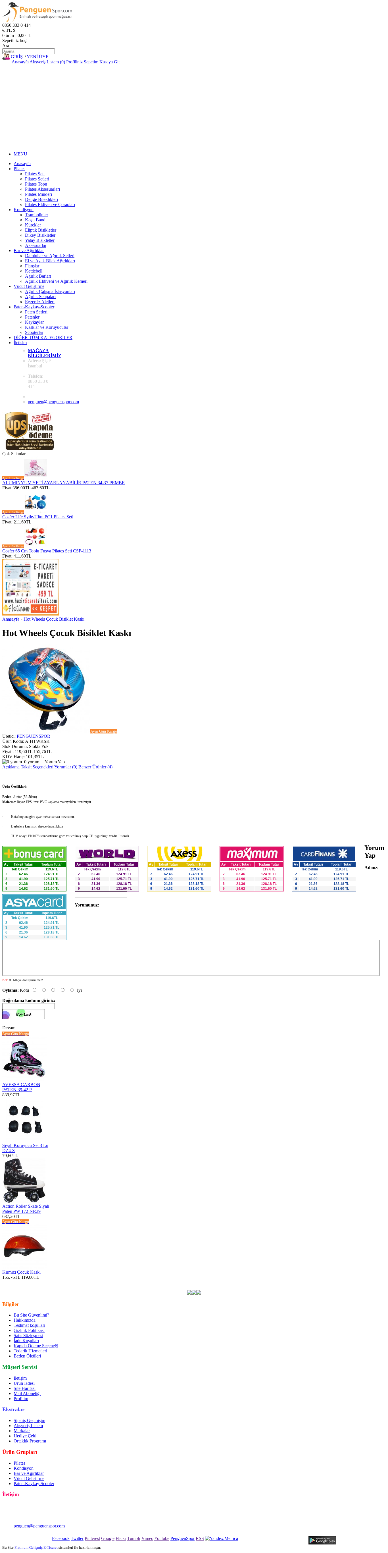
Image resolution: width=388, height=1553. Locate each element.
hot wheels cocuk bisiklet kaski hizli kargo (135, 1287)
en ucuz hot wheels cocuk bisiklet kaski (57, 1282)
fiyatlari (315, 1282)
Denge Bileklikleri (41, 199)
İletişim (20, 342)
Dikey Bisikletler (40, 235)
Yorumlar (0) (65, 766)
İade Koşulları (26, 1340)
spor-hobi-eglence (249, 1282)
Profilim (21, 1398)
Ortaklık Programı (30, 1440)
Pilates (19, 168)
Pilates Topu (36, 184)
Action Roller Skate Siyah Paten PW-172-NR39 (25, 1209)
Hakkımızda (25, 1320)
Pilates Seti (35, 173)
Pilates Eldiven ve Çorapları (50, 204)
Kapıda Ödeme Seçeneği (36, 1345)
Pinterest (92, 1538)
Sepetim (91, 61)
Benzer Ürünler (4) (95, 766)
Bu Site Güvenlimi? (31, 1315)
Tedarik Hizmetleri (30, 1350)
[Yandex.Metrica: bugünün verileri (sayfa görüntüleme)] (221, 1538)
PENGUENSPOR (33, 736)
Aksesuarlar (35, 245)
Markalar (22, 1430)
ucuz (328, 1282)
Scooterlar (34, 332)
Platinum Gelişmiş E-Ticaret (36, 1547)
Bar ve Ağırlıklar (29, 250)
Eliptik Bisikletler (40, 230)
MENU (20, 153)
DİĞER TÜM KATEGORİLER (43, 337)
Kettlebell (33, 271)
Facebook (61, 1538)
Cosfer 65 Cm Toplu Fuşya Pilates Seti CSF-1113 (46, 550)
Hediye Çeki (25, 1435)
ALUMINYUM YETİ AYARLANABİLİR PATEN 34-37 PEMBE (63, 482)
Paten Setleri (36, 311)
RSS (200, 1538)
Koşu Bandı (36, 219)
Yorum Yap (55, 761)
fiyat (339, 1282)
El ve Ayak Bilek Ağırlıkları (50, 260)
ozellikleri (368, 1282)
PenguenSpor (182, 1538)
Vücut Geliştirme (29, 286)
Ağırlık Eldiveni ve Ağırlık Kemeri (56, 281)
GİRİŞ (17, 56)
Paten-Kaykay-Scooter (34, 306)
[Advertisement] (194, 107)
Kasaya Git (109, 61)
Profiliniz (74, 61)
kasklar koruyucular (213, 1282)
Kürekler (33, 225)
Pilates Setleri (37, 178)
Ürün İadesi (24, 1383)
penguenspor (124, 1282)
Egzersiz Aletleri (40, 301)
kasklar (144, 1282)
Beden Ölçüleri (27, 1356)
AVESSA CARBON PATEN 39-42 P (21, 1087)
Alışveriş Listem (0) (47, 61)
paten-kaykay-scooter (287, 1282)
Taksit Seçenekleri (37, 766)
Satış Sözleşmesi (28, 1335)
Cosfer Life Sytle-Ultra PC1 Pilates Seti (37, 516)
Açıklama (11, 766)
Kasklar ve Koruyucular (46, 327)
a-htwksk (103, 1282)
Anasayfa (20, 61)
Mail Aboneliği (27, 1393)
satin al (351, 1282)
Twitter (77, 1538)
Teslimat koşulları (29, 1325)
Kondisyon (24, 209)
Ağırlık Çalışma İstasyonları (50, 291)
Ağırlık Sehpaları (40, 296)
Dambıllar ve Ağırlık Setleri (49, 255)
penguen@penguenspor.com (53, 401)
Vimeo (147, 1538)
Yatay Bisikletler (40, 240)
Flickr (121, 1538)
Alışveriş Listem (28, 1425)
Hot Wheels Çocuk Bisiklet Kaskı (54, 619)
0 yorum (31, 761)
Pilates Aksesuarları (42, 189)
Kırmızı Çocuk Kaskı (21, 1272)
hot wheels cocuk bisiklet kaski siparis (209, 1287)
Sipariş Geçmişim (29, 1420)
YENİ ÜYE (38, 56)
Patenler (32, 317)
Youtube (161, 1538)
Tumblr (133, 1538)
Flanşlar (32, 265)
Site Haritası (25, 1388)
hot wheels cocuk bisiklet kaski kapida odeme (54, 1287)
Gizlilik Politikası (29, 1330)
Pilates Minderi (38, 194)
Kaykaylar (34, 322)
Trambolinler (36, 214)
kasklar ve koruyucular (173, 1282)
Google (107, 1538)
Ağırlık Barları (38, 276)
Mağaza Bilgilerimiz (44, 353)
